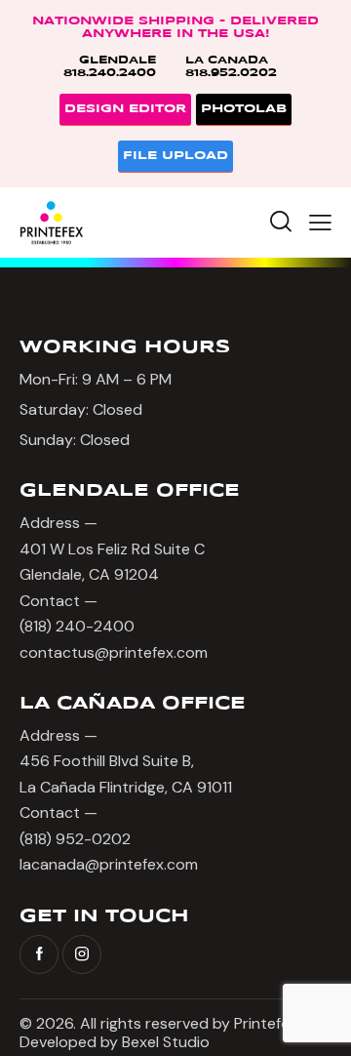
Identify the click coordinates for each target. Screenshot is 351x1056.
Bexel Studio (168, 1042)
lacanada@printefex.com (109, 864)
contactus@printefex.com (114, 652)
